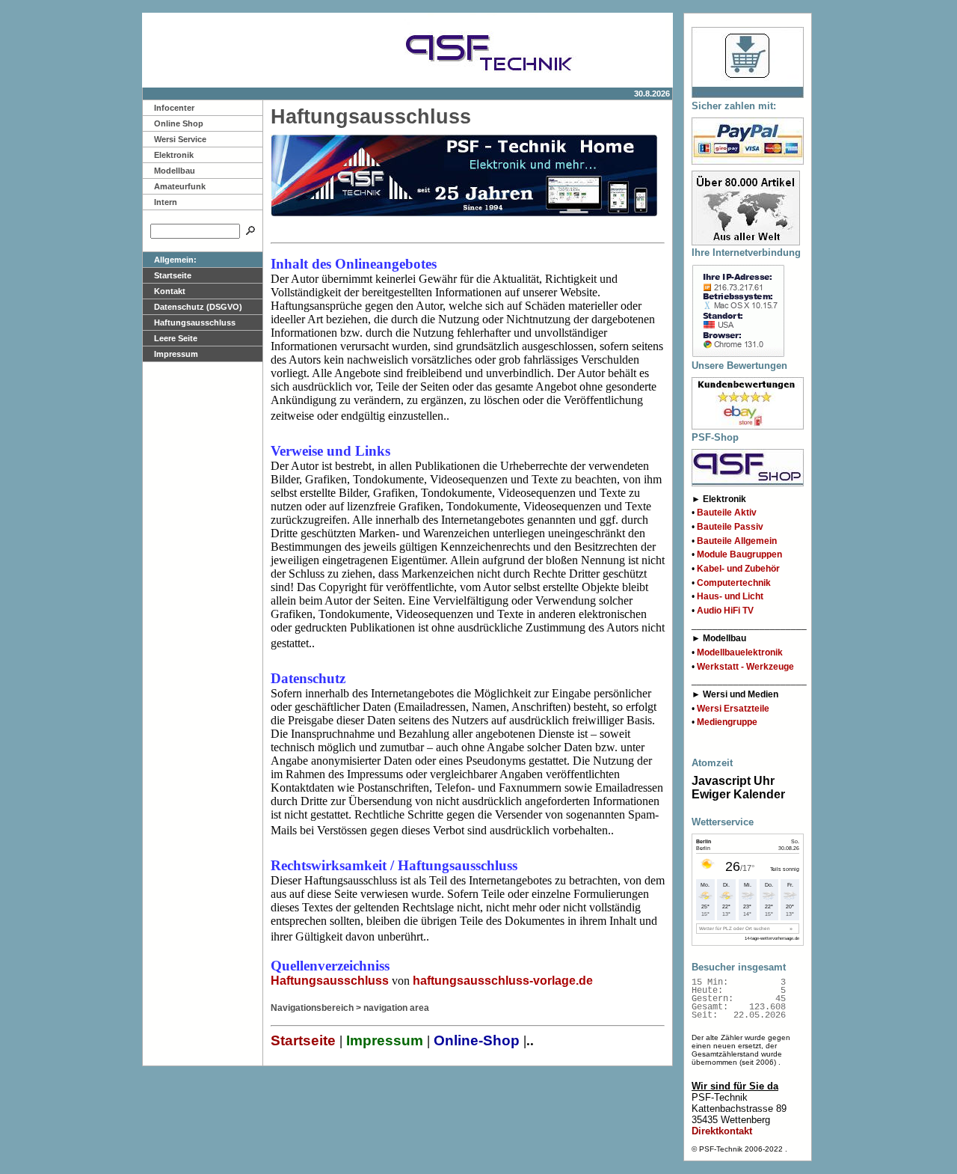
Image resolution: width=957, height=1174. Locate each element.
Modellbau (174, 170)
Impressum (176, 353)
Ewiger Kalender (738, 794)
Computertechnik (734, 583)
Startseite (172, 275)
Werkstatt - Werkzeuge (745, 666)
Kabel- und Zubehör (738, 568)
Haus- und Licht (730, 596)
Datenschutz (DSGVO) (198, 306)
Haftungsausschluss (195, 322)
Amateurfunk (180, 186)
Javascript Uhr (733, 780)
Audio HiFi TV (725, 610)
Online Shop (178, 123)
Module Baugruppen (739, 554)
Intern (165, 202)
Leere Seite (175, 338)
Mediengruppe (727, 722)
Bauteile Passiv (730, 527)
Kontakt (169, 291)
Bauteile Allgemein (737, 541)
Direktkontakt (722, 1131)
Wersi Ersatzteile (733, 708)
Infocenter (174, 107)
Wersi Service (180, 139)
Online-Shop (477, 1040)
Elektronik (174, 154)
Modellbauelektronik (740, 652)
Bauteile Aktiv (727, 512)
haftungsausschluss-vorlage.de (503, 980)
